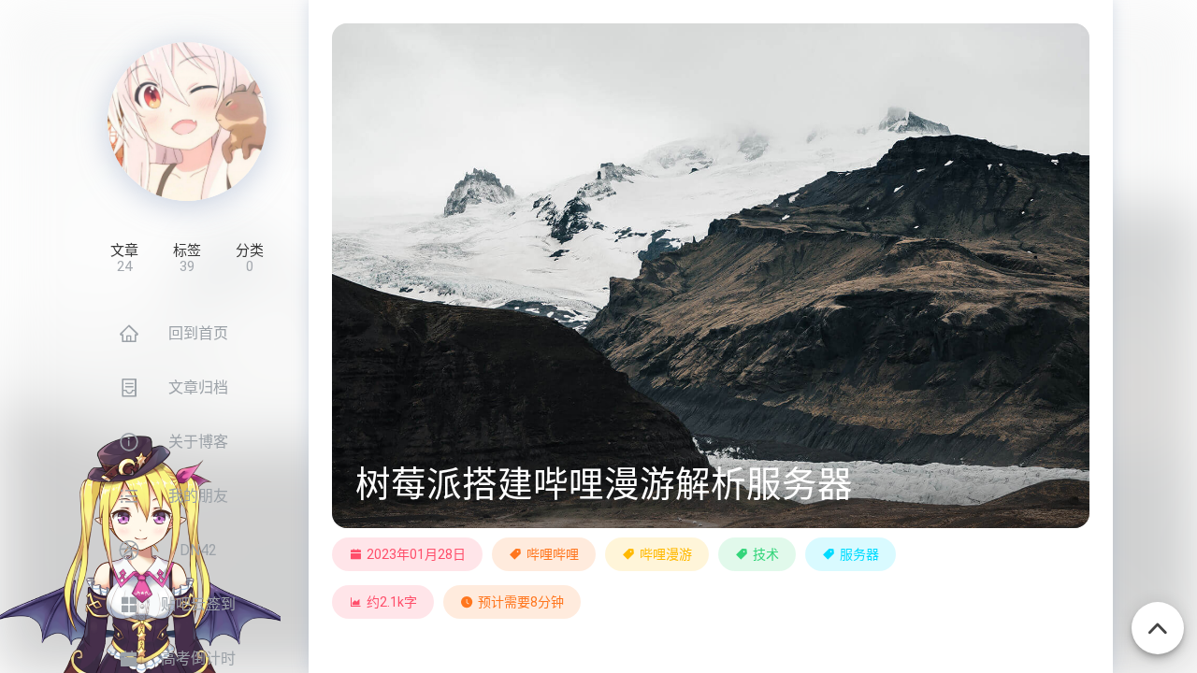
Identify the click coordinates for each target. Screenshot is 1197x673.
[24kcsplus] (187, 121)
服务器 (859, 554)
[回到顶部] (1158, 617)
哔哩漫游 (666, 554)
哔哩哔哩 (552, 554)
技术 (766, 554)
